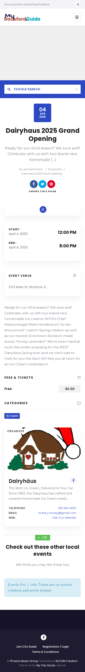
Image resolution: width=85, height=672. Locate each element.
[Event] (43, 209)
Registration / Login (56, 646)
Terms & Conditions (45, 652)
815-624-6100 (67, 508)
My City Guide (46, 665)
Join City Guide (26, 646)
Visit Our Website (64, 517)
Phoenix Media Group (24, 661)
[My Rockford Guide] (22, 17)
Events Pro (55, 169)
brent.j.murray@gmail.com (57, 513)
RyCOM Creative (66, 661)
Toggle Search (26, 89)
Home (38, 169)
